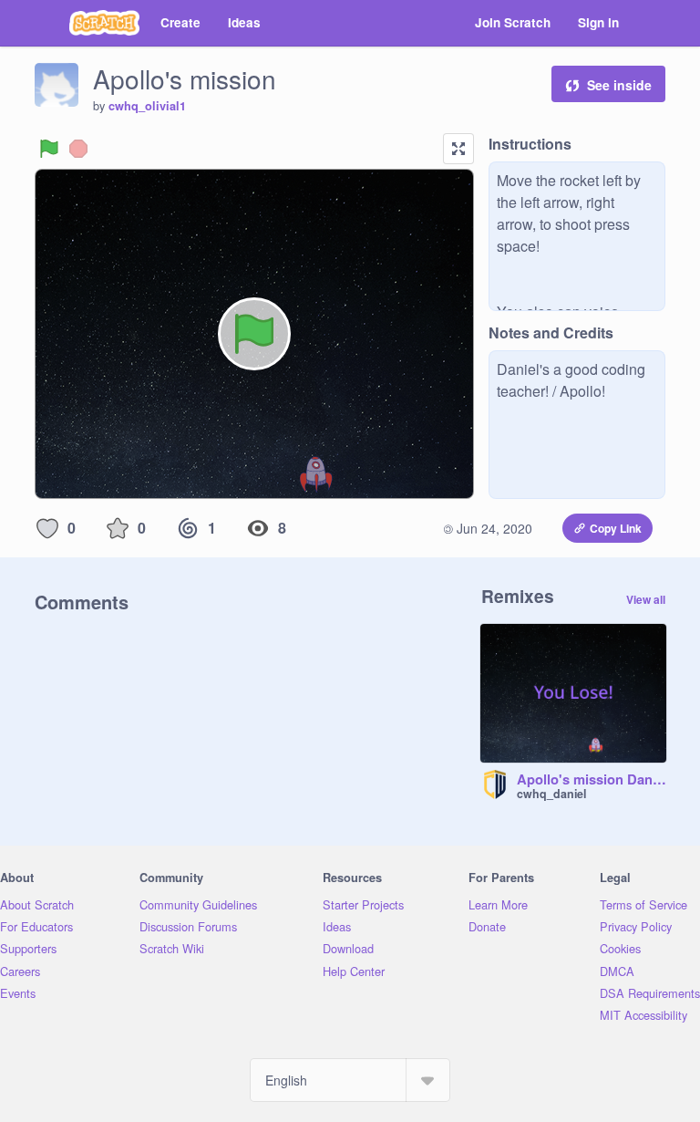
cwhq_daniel (551, 793)
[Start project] (49, 148)
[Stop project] (78, 148)
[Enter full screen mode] (458, 148)
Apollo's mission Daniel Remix (591, 780)
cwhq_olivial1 (147, 106)
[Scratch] (104, 23)
